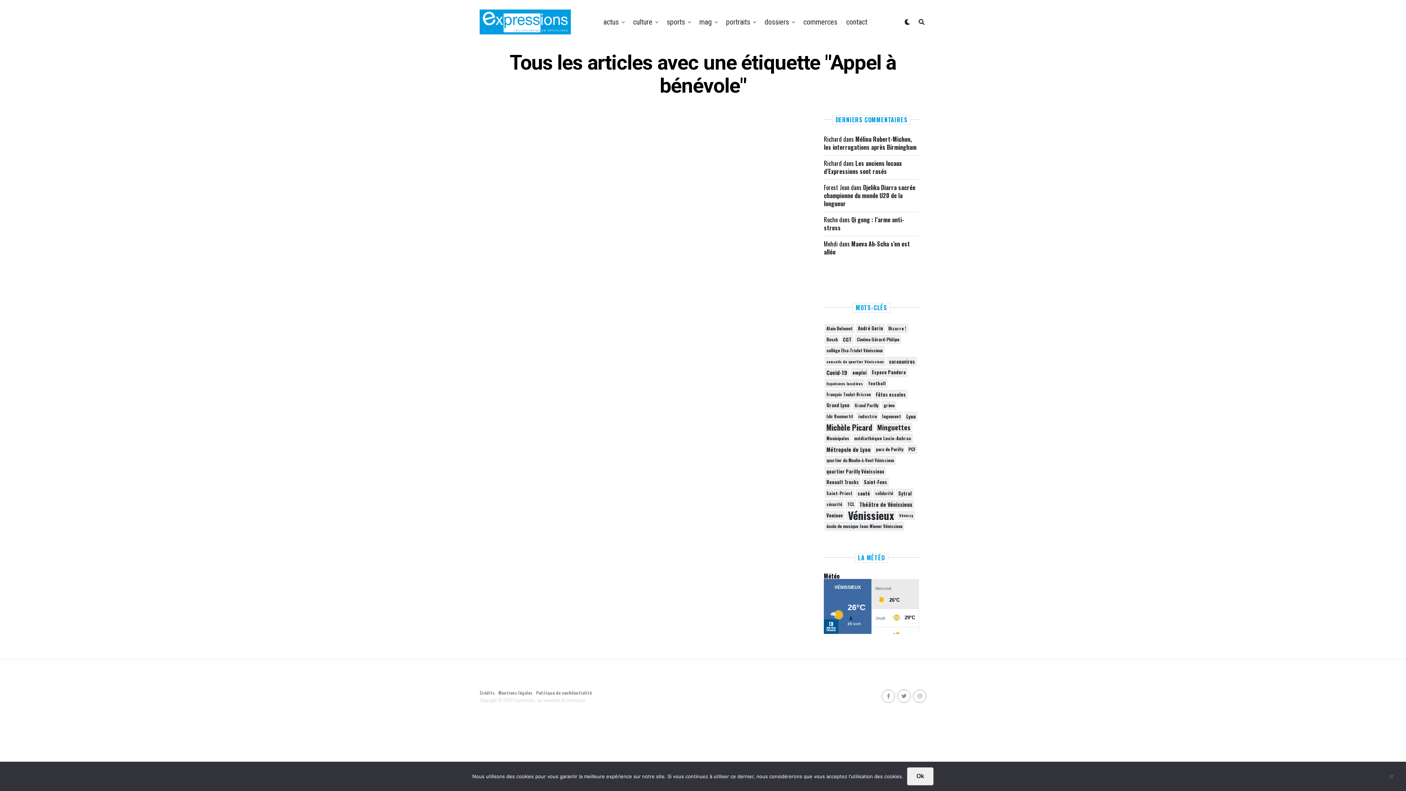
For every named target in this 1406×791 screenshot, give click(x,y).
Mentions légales (515, 693)
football (877, 383)
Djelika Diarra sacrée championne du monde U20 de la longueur (869, 195)
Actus (611, 22)
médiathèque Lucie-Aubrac (882, 438)
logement (891, 416)
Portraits (738, 22)
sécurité (834, 504)
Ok (920, 776)
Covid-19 (836, 372)
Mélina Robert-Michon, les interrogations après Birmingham (870, 143)
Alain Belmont (839, 328)
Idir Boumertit (839, 416)
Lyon (911, 416)
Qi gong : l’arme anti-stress (864, 223)
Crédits (487, 693)
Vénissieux (871, 515)
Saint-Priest (839, 493)
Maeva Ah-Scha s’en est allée (867, 247)
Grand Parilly (866, 405)
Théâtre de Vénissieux (885, 504)
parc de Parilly (889, 449)
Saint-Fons (875, 482)
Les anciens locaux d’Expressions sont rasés (863, 167)
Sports (676, 22)
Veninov (834, 515)
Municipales (837, 438)
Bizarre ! (897, 328)
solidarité (884, 493)
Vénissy (906, 515)
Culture (642, 22)
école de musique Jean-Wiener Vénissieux (864, 526)
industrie (867, 416)
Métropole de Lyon (848, 449)
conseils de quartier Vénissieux (855, 361)
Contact (856, 22)
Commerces (820, 22)
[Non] (1391, 778)
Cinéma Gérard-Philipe (878, 339)
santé (864, 493)
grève (889, 405)
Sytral (905, 493)
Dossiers (777, 22)
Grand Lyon (837, 405)
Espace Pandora (889, 372)
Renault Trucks (842, 482)
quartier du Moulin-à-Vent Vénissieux (860, 460)
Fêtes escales (891, 394)
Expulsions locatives (844, 383)
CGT (847, 339)
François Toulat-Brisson (848, 394)
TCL (850, 504)
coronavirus (902, 361)
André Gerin (870, 328)
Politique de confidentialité (564, 693)
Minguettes (894, 427)
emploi (859, 372)
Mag (705, 22)
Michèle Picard (849, 427)
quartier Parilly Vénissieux (855, 471)
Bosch (832, 339)
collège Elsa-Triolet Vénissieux (854, 350)
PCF (911, 449)
